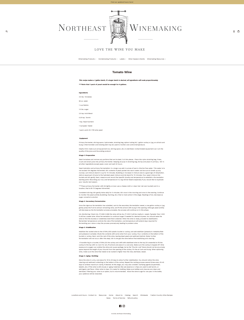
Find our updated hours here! (122, 2)
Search (135, 295)
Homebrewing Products (108, 59)
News (108, 298)
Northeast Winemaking (124, 313)
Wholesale (144, 295)
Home (111, 295)
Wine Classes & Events (136, 59)
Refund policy (133, 298)
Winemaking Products (87, 59)
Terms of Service (119, 298)
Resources (102, 295)
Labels (123, 59)
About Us (119, 295)
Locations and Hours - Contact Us (83, 295)
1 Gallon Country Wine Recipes (161, 295)
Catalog (127, 295)
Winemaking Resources (157, 59)
